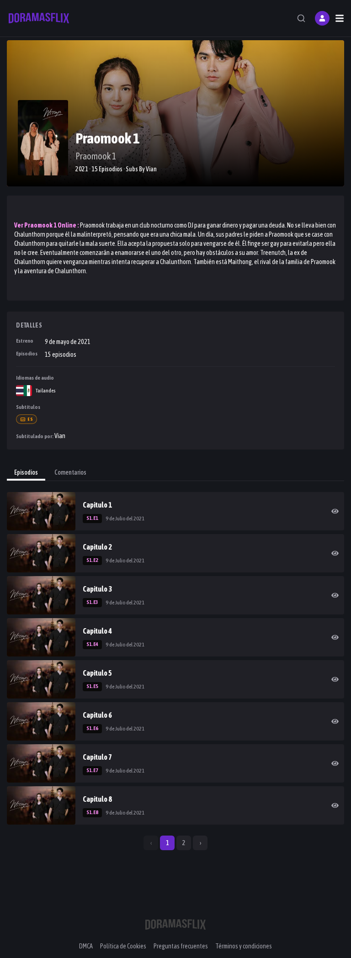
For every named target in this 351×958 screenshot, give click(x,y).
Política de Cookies (123, 946)
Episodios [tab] (26, 472)
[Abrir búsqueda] (301, 18)
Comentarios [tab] (70, 472)
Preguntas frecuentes (181, 946)
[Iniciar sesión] (322, 18)
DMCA (86, 946)
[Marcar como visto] (335, 511)
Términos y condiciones (243, 946)
